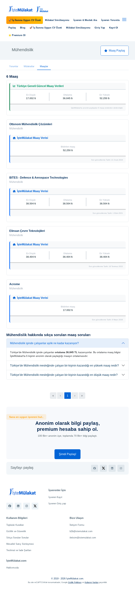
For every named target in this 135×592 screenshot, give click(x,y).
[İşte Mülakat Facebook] (9, 506)
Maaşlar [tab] (44, 66)
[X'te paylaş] (103, 468)
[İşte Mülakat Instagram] (26, 506)
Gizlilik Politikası (75, 582)
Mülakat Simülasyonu (57, 20)
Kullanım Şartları (92, 582)
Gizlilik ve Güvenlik (16, 531)
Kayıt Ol (113, 27)
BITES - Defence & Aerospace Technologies (38, 177)
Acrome (14, 284)
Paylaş (12, 27)
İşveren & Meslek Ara (85, 20)
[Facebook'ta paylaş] (94, 468)
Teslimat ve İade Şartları (18, 550)
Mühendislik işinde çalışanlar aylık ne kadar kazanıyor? (44, 343)
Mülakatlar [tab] (29, 66)
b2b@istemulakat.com (81, 531)
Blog (22, 27)
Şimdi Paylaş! (67, 454)
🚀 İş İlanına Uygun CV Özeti (24, 20)
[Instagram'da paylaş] (120, 468)
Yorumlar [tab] (13, 66)
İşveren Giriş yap (57, 503)
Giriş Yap (100, 27)
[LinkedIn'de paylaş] (112, 468)
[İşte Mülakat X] (35, 506)
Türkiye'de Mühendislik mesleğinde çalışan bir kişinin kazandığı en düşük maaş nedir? (64, 374)
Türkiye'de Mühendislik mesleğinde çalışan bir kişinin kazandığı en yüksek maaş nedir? (64, 365)
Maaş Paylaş (117, 50)
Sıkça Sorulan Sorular (17, 537)
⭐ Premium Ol (16, 35)
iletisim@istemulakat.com (83, 537)
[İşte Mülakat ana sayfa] (27, 9)
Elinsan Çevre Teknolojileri (27, 230)
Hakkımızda (12, 567)
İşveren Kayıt (55, 497)
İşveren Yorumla (110, 20)
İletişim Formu (77, 525)
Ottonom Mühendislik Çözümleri (30, 124)
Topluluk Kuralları (15, 525)
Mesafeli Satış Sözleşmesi (20, 544)
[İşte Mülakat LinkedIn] (18, 506)
